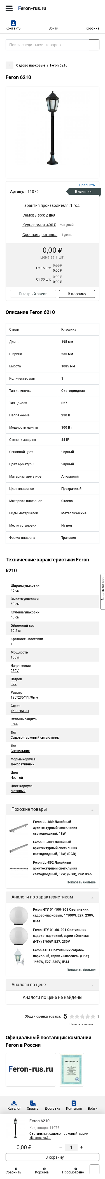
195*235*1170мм (24, 697)
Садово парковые (30, 65)
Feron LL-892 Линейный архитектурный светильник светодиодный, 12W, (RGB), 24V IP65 (62, 868)
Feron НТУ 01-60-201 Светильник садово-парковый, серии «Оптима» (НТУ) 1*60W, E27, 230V (61, 936)
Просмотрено (73, 1172)
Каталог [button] (14, 1109)
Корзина (92, 28)
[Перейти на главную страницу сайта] (42, 8)
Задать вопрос (103, 589)
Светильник (20, 751)
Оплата (33, 1109)
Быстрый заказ (33, 294)
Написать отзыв (81, 1024)
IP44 (14, 724)
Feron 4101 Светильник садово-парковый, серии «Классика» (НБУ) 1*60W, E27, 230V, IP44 (61, 956)
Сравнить (13, 1172)
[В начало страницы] (94, 1169)
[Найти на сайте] (94, 44)
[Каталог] (9, 8)
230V (15, 671)
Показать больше (81, 882)
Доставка (52, 1109)
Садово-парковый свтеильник (35, 738)
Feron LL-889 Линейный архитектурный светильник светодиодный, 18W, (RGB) (55, 848)
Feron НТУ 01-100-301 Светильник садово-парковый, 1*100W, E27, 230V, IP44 (63, 915)
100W (15, 657)
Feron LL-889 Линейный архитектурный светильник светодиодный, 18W (55, 828)
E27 (14, 684)
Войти (53, 28)
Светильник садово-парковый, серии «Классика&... (58, 1136)
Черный (17, 778)
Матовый (18, 791)
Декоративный (22, 764)
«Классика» (20, 711)
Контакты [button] (13, 28)
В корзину (77, 294)
